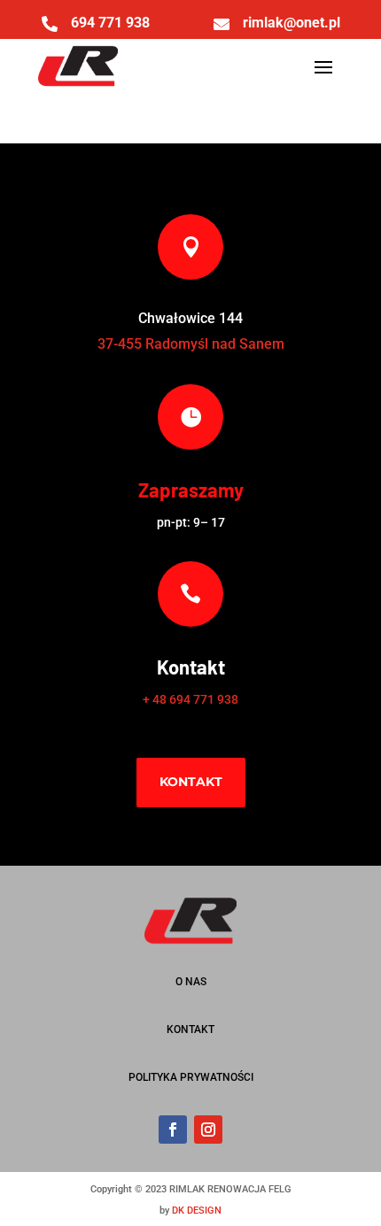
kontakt (190, 782)
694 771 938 (110, 22)
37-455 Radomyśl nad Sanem (190, 343)
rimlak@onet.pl (291, 22)
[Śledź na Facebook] (173, 1129)
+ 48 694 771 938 (190, 699)
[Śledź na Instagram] (208, 1129)
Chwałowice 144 (190, 318)
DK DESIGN (197, 1210)
